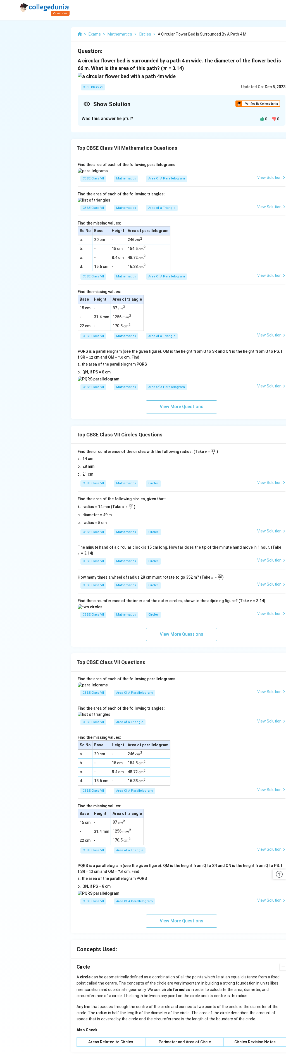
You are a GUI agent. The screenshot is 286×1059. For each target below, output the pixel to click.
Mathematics (126, 178)
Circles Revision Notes (255, 1042)
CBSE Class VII (93, 87)
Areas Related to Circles (110, 1042)
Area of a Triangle (161, 208)
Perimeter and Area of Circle (185, 1042)
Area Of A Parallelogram (166, 178)
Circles (153, 483)
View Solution (269, 177)
